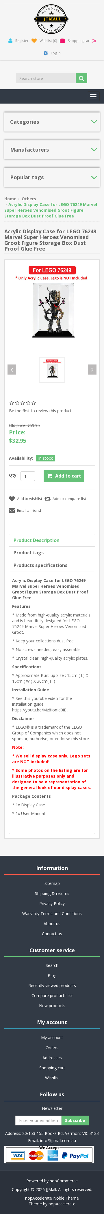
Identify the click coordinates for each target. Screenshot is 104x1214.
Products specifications (40, 565)
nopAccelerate (62, 1204)
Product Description (37, 540)
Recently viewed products (52, 985)
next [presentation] (92, 369)
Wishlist (52, 1078)
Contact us (52, 933)
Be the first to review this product (40, 410)
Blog (52, 975)
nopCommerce (64, 1181)
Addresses (52, 1057)
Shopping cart (52, 1067)
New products (52, 1005)
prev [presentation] (12, 369)
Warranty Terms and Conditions (52, 913)
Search (52, 965)
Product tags (29, 552)
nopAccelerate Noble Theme (52, 1198)
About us (52, 923)
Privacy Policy (52, 903)
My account (52, 1037)
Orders (52, 1047)
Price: (17, 432)
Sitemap (52, 883)
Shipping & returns (52, 893)
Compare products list (52, 995)
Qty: (13, 475)
